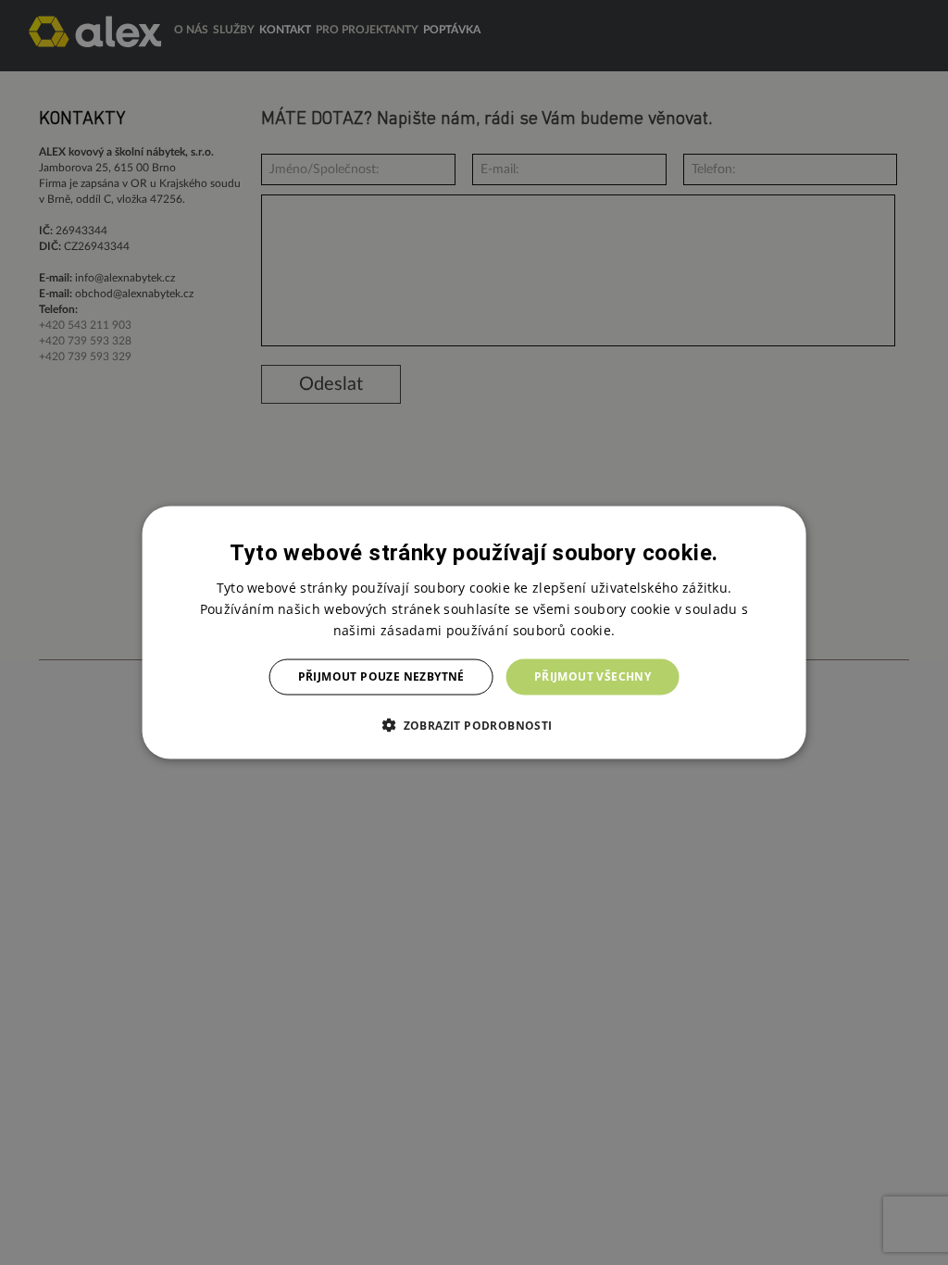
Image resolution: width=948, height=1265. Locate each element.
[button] (473, 724)
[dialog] (474, 633)
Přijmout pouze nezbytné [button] (381, 676)
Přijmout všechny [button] (592, 676)
